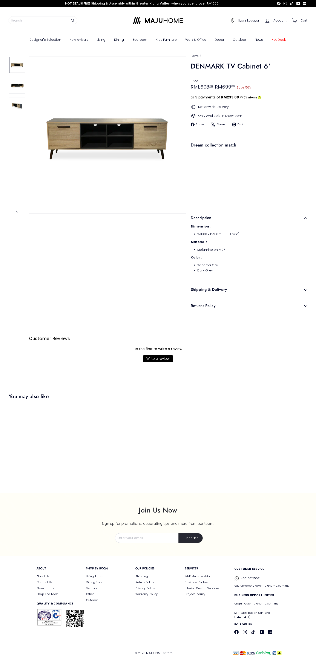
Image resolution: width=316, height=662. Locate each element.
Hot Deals (279, 39)
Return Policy (144, 582)
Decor (219, 39)
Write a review (158, 358)
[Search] (72, 20)
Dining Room (95, 582)
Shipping (141, 576)
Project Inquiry (195, 594)
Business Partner (197, 582)
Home (195, 56)
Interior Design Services (202, 588)
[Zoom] (107, 134)
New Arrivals (79, 39)
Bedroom (139, 39)
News (259, 39)
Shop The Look (47, 594)
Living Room (94, 576)
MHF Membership (197, 576)
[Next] (17, 210)
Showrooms (45, 588)
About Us (43, 576)
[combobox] (43, 20)
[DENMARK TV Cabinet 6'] (248, 164)
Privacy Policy (145, 588)
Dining (119, 39)
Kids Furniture (166, 39)
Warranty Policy (146, 594)
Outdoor (239, 39)
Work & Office (195, 39)
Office (90, 594)
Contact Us (44, 582)
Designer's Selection (45, 39)
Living (101, 39)
